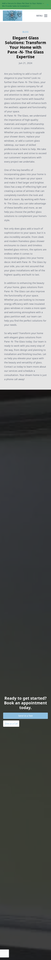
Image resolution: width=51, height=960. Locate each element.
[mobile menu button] (46, 16)
